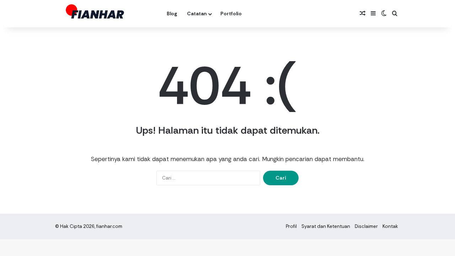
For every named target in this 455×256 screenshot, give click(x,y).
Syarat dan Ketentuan (325, 226)
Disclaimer (366, 226)
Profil (291, 226)
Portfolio (231, 13)
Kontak (390, 226)
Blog (172, 13)
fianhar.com (109, 226)
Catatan (197, 13)
